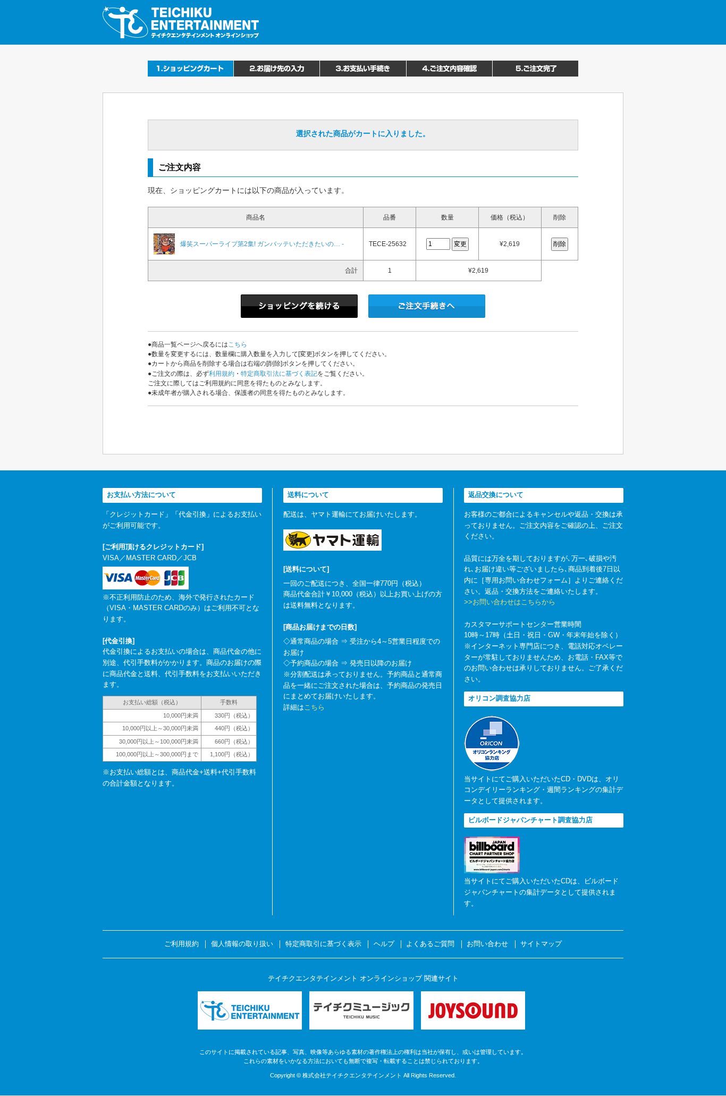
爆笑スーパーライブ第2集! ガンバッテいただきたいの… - (262, 244)
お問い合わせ (487, 944)
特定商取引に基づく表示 (323, 944)
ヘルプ (384, 944)
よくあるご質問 (430, 944)
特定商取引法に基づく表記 (279, 373)
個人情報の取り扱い (242, 944)
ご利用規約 (181, 944)
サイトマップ (541, 944)
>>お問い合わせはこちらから (509, 602)
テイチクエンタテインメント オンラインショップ (181, 22)
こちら (237, 344)
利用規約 (221, 373)
